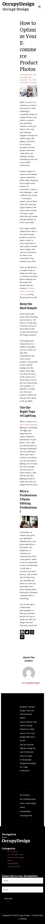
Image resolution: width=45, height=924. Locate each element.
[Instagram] (32, 632)
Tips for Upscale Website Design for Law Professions (28, 748)
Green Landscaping (28, 803)
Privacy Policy (37, 915)
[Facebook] (22, 632)
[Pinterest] (22, 637)
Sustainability (25, 811)
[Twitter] (27, 632)
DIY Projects (25, 795)
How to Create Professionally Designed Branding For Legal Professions (28, 763)
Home (22, 807)
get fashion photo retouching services (27, 291)
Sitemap (23, 918)
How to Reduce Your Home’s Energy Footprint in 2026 (28, 725)
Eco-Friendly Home (28, 799)
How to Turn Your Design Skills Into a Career (27, 737)
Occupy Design (15, 8)
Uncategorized (26, 74)
